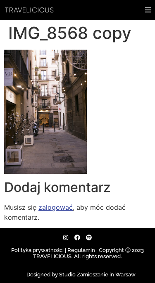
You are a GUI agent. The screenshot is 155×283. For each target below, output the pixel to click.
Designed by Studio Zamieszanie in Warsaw (81, 274)
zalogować (55, 207)
